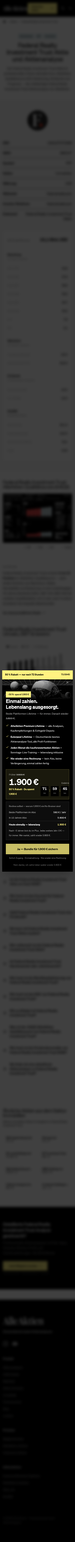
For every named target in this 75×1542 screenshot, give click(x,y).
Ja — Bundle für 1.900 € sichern (37, 849)
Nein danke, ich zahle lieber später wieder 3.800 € (37, 864)
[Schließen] (67, 682)
